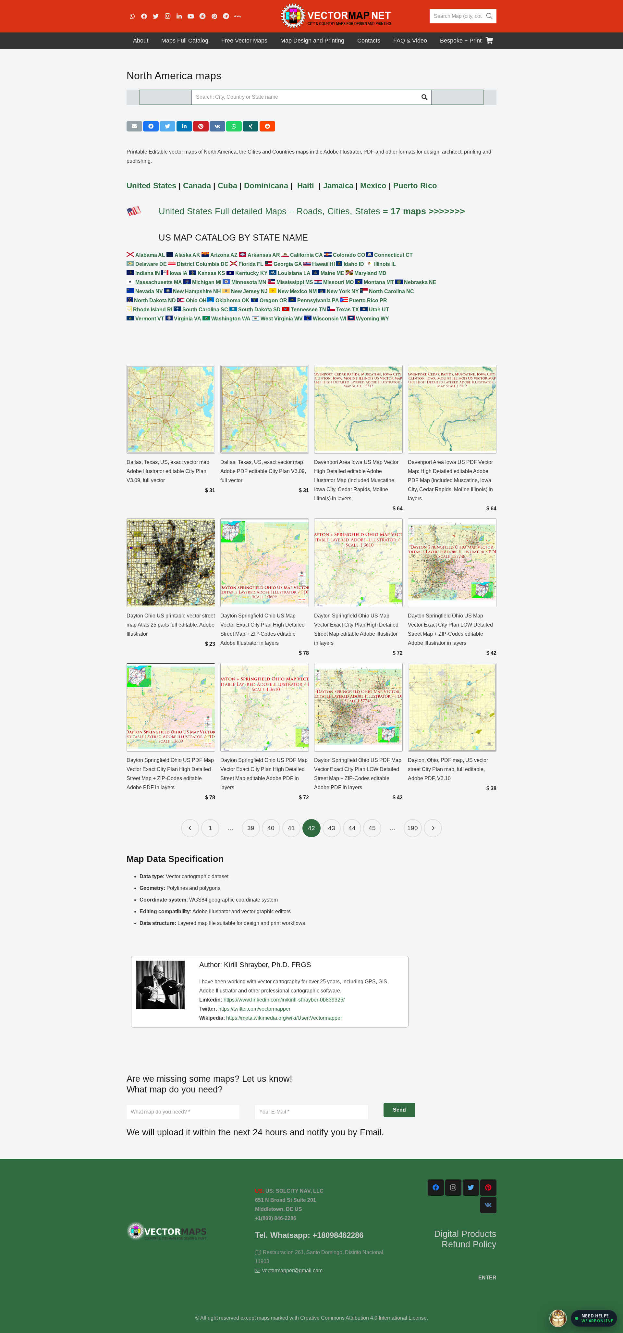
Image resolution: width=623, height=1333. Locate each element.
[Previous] (190, 828)
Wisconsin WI (329, 318)
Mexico (373, 185)
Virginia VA (187, 318)
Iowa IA (178, 273)
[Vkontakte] (488, 1205)
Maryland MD (369, 273)
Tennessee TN (307, 309)
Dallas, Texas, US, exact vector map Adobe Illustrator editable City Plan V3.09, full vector (168, 471)
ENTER (487, 1277)
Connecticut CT (393, 255)
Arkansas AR (263, 255)
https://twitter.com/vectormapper (254, 1009)
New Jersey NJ (249, 291)
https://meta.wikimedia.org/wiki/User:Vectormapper (284, 1018)
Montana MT (378, 282)
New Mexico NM (296, 291)
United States (151, 185)
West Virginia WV (281, 318)
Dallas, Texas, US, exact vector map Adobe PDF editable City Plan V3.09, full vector (263, 471)
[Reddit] (202, 16)
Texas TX (347, 309)
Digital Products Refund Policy (465, 1239)
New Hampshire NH (196, 291)
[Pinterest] (214, 16)
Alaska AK (186, 255)
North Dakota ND (154, 300)
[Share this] (151, 126)
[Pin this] (201, 126)
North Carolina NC (391, 291)
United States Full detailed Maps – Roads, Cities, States (312, 211)
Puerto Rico (415, 185)
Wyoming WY (372, 318)
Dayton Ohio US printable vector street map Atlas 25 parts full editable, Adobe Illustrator (171, 625)
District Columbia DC (202, 264)
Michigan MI (206, 282)
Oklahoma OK (232, 300)
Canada (197, 185)
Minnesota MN (248, 282)
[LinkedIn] (179, 16)
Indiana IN (147, 273)
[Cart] (489, 40)
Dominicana (266, 185)
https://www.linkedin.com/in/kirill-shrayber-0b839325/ (284, 1000)
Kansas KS (210, 273)
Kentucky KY (251, 273)
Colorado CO (348, 255)
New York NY (342, 291)
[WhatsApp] (132, 16)
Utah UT (378, 309)
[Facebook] (144, 16)
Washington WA (230, 318)
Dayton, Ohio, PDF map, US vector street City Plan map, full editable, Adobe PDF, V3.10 (448, 769)
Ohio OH (196, 300)
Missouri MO (338, 282)
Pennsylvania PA (317, 300)
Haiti (305, 185)
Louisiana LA (293, 273)
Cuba (227, 185)
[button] (594, 1318)
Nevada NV (148, 291)
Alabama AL (149, 255)
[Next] (433, 828)
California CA (306, 255)
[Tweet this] (167, 126)
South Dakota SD (259, 309)
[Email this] (134, 126)
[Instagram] (167, 16)
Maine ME (331, 273)
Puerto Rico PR (367, 300)
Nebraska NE (419, 282)
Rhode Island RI (152, 309)
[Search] (489, 16)
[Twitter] (156, 16)
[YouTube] (191, 16)
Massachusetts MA (158, 282)
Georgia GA (287, 264)
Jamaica (338, 185)
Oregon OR (272, 300)
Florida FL (250, 264)
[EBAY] (237, 16)
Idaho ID (353, 264)
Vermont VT (149, 318)
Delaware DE (150, 264)
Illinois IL (384, 264)
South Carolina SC (204, 309)
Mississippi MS (294, 282)
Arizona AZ (223, 255)
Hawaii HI (323, 264)
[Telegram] (226, 16)
